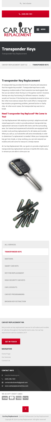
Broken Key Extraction (15, 301)
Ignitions (9, 259)
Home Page (6, 354)
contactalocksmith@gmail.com (16, 382)
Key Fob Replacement (14, 273)
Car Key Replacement (10, 416)
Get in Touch (11, 342)
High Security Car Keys (15, 280)
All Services (10, 245)
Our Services (6, 357)
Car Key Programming (14, 294)
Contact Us (6, 360)
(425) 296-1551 (10, 379)
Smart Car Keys (12, 266)
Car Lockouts (11, 287)
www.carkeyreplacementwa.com (16, 386)
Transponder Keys (13, 252)
